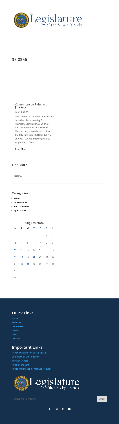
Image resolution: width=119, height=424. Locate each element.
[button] (85, 22)
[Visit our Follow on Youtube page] (69, 409)
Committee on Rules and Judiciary (31, 106)
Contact (16, 338)
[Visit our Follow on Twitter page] (62, 409)
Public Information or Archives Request (31, 368)
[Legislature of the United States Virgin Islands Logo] (47, 390)
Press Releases (21, 206)
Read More (20, 149)
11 (21, 249)
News (17, 198)
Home (15, 318)
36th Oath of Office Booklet (26, 356)
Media (15, 330)
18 (21, 257)
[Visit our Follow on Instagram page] (56, 409)
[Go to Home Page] (47, 20)
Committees (18, 326)
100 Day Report (20, 360)
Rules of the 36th (20, 364)
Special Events (21, 210)
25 (21, 264)
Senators (16, 322)
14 (40, 249)
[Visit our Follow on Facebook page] (49, 409)
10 (15, 249)
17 (15, 257)
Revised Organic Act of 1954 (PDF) (29, 352)
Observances (20, 202)
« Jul (14, 277)
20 (34, 257)
